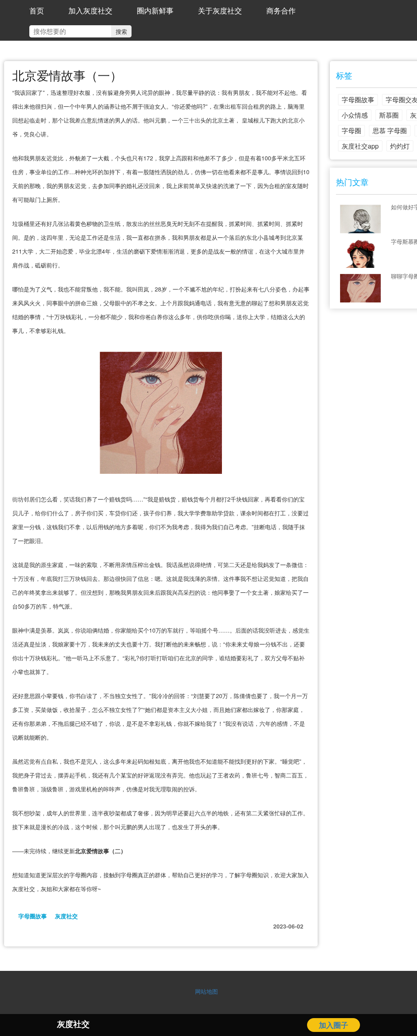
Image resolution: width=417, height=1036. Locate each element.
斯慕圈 (389, 115)
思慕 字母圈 (390, 130)
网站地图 (206, 991)
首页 (36, 10)
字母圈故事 (32, 916)
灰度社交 (66, 916)
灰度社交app (360, 146)
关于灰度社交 (220, 10)
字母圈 (351, 130)
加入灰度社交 (90, 10)
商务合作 (281, 10)
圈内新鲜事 (155, 10)
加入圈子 (333, 1025)
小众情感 (355, 115)
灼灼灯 (400, 146)
